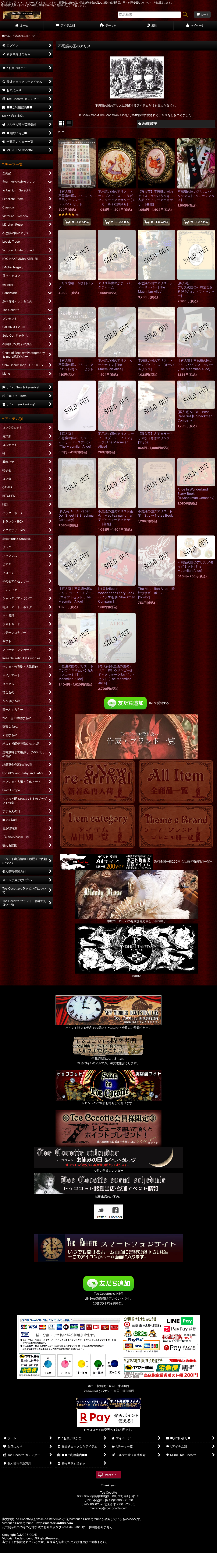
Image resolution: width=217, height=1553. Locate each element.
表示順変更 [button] (149, 123)
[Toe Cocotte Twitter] (101, 1211)
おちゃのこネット (102, 1550)
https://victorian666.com (54, 1523)
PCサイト (111, 1474)
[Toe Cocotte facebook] (115, 1211)
